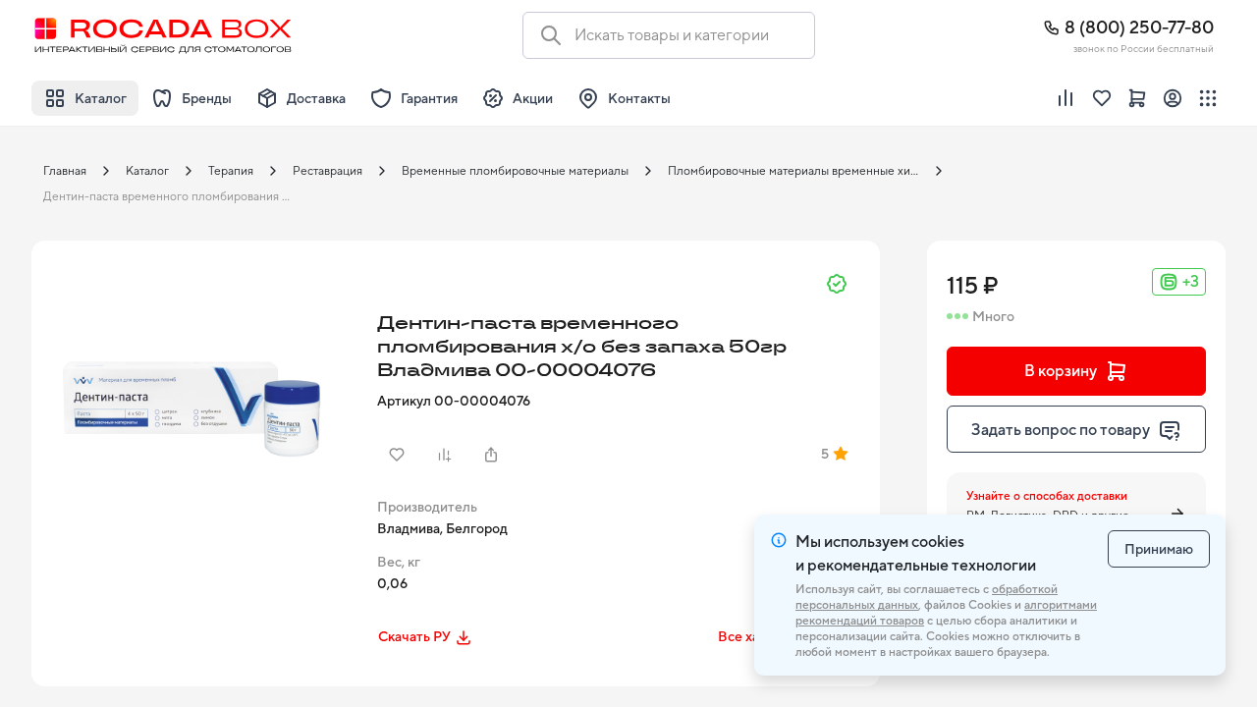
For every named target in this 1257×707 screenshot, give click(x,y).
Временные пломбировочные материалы (515, 171)
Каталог (147, 171)
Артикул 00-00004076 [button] (453, 400)
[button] (198, 407)
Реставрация (327, 171)
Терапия (230, 171)
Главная (64, 171)
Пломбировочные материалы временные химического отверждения (799, 171)
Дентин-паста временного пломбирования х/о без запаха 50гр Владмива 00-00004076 (174, 196)
